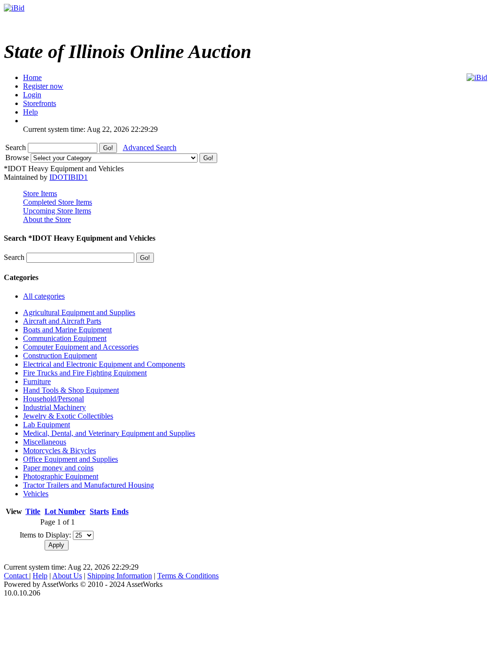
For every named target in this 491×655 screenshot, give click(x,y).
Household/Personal (53, 399)
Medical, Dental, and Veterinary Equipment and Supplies (109, 433)
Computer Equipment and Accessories (81, 347)
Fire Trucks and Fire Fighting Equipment (85, 373)
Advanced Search (149, 147)
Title (32, 511)
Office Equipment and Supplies (70, 459)
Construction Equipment (60, 355)
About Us (67, 576)
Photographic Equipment (60, 476)
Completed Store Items (57, 202)
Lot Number (65, 511)
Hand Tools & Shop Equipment (71, 390)
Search (16, 147)
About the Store (47, 219)
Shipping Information (119, 576)
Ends (120, 511)
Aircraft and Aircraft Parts (62, 321)
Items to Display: (45, 535)
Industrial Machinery (54, 407)
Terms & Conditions (188, 576)
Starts (99, 511)
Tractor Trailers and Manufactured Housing (88, 485)
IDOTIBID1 (68, 177)
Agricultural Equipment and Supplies (79, 312)
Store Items (40, 193)
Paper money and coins (58, 468)
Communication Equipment (64, 338)
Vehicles (35, 494)
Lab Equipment (46, 425)
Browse (18, 157)
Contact (16, 576)
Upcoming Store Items (57, 211)
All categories (44, 296)
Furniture (37, 381)
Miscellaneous (44, 442)
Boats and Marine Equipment (67, 330)
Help (40, 576)
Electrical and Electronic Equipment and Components (104, 364)
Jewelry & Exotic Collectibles (68, 416)
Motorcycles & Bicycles (59, 450)
